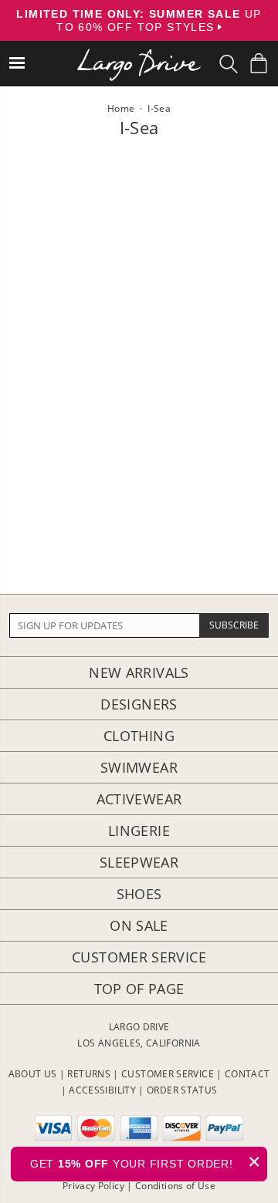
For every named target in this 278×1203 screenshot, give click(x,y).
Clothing (139, 735)
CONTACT (247, 1073)
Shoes (139, 894)
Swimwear (139, 767)
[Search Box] (228, 64)
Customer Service (139, 957)
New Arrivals (138, 672)
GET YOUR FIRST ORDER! (145, 1162)
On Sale (139, 925)
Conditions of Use (175, 1185)
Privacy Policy (93, 1185)
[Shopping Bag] (259, 63)
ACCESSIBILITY (102, 1090)
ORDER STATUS (182, 1090)
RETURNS (88, 1073)
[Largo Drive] (139, 54)
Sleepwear (139, 862)
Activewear (139, 799)
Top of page (139, 988)
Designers (138, 704)
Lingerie (139, 830)
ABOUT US (32, 1073)
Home (120, 108)
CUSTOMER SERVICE (167, 1073)
